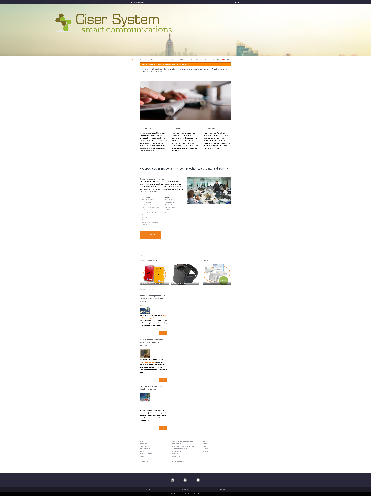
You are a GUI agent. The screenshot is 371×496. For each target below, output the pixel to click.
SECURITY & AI (168, 59)
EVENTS (205, 441)
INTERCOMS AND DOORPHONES (182, 441)
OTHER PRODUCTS (147, 225)
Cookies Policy (185, 489)
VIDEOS (205, 449)
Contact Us (150, 234)
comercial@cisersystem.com (139, 2)
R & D (167, 212)
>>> (163, 333)
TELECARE (145, 217)
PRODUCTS (143, 59)
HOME (134, 59)
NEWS (207, 59)
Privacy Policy (222, 489)
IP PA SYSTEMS (146, 204)
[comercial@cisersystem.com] (132, 2)
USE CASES (155, 59)
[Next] (195, 275)
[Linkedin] (233, 2)
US (202, 59)
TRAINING (168, 210)
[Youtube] (238, 2)
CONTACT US (215, 59)
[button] (144, 59)
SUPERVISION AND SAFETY (150, 222)
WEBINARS (206, 451)
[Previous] (144, 275)
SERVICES (180, 59)
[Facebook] (235, 2)
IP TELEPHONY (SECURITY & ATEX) (183, 446)
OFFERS (205, 446)
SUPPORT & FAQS (192, 59)
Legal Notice (149, 489)
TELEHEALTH (146, 220)
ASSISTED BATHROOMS (149, 212)
